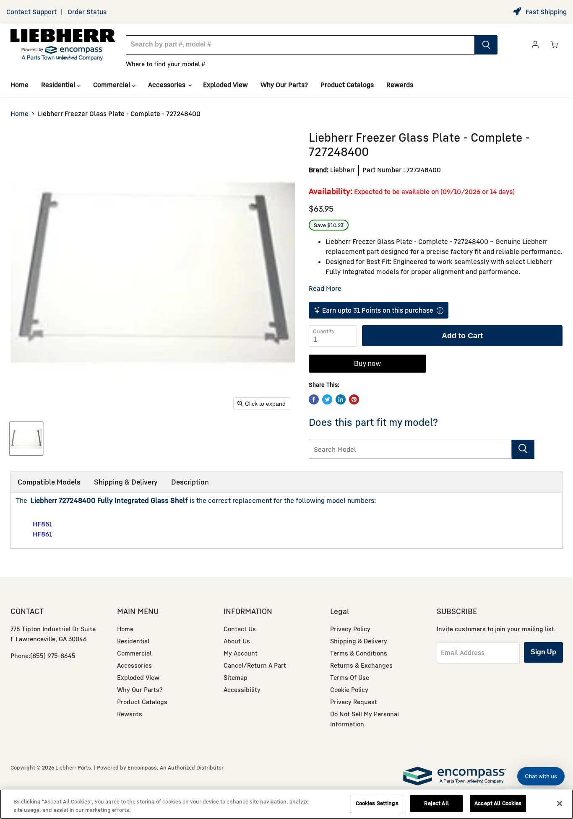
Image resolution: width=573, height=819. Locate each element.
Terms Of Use (349, 677)
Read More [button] (325, 288)
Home (19, 84)
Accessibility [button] (242, 689)
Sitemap (235, 677)
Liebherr (342, 170)
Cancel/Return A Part (255, 665)
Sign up (543, 652)
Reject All (436, 803)
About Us (237, 641)
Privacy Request (353, 701)
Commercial (112, 84)
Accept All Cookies (497, 803)
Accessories (167, 84)
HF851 (42, 524)
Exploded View (225, 84)
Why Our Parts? (284, 84)
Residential (59, 84)
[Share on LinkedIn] (341, 399)
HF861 (42, 534)
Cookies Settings (377, 803)
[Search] (486, 44)
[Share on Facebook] (314, 399)
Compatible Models (49, 481)
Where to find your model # (166, 63)
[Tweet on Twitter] (327, 399)
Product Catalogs (347, 84)
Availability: (330, 191)
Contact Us (240, 628)
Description (190, 481)
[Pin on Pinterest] (354, 399)
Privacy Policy (350, 628)
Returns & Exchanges (361, 665)
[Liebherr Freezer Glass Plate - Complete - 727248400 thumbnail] (26, 438)
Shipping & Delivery (126, 481)
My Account (241, 653)
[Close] (559, 803)
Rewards (399, 84)
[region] (286, 804)
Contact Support (31, 12)
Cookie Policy (349, 689)
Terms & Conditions (358, 653)
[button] (541, 776)
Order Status (87, 12)
